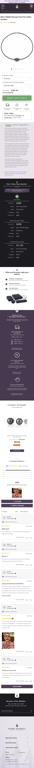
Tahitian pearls (19, 172)
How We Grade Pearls (16, 393)
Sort (16, 511)
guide (19, 156)
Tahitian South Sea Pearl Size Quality (14, 82)
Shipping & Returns (23, 125)
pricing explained (8, 92)
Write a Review (21, 506)
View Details (17, 118)
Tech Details (15, 125)
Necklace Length (8, 75)
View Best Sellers (17, 450)
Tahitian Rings (21, 173)
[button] (17, 22)
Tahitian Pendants (9, 175)
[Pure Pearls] (17, 6)
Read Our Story (16, 372)
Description (8, 125)
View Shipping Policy (16, 348)
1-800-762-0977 (9, 754)
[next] (27, 429)
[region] (17, 493)
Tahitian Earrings (14, 173)
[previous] (6, 429)
